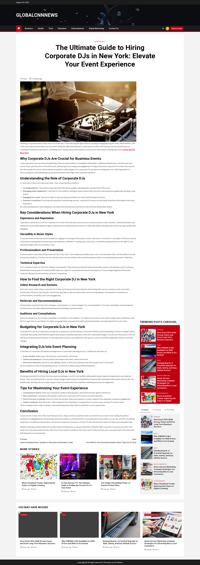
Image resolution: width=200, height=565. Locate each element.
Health (41, 28)
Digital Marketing (96, 28)
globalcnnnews (37, 15)
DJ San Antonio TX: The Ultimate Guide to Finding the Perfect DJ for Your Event (76, 485)
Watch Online (177, 28)
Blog (159, 360)
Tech (50, 28)
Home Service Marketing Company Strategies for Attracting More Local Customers (166, 383)
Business (29, 28)
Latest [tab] (146, 410)
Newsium (107, 562)
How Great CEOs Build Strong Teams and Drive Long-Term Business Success (166, 336)
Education (62, 28)
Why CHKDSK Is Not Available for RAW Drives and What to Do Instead (165, 438)
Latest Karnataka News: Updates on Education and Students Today (46, 440)
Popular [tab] (157, 410)
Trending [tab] (170, 410)
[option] (160, 336)
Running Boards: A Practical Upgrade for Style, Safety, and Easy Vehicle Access (120, 542)
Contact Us (114, 28)
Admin (24, 79)
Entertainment (77, 28)
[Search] (163, 28)
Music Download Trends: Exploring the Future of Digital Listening (164, 486)
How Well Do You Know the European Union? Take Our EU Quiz (111, 440)
